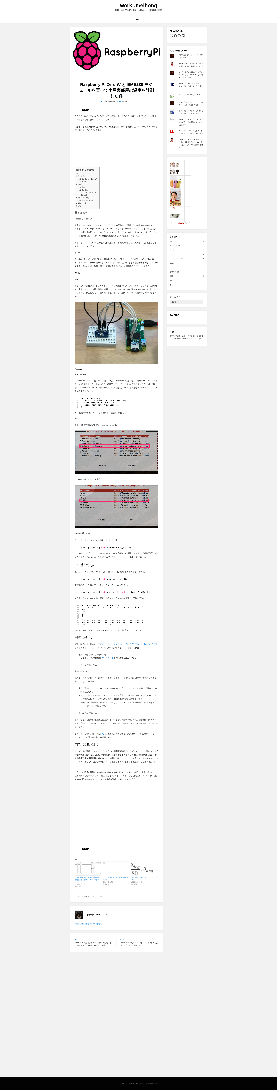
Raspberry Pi (87, 896)
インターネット (175, 246)
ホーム (138, 20)
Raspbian (85, 190)
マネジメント (174, 267)
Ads (171, 241)
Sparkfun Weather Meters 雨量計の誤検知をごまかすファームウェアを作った (87, 880)
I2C (86, 195)
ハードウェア (98, 896)
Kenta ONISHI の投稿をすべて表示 (88, 924)
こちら (103, 734)
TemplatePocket (138, 1084)
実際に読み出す (84, 198)
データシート (108, 658)
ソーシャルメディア (176, 259)
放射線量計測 (174, 272)
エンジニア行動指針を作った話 (189, 95)
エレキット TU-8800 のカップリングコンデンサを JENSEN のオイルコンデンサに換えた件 (191, 74)
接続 (83, 187)
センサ (84, 182)
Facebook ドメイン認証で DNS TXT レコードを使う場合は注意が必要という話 (191, 86)
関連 (79, 206)
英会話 (172, 280)
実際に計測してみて (85, 203)
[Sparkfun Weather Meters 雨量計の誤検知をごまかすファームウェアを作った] (88, 869)
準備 (79, 184)
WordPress (154, 1084)
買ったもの (82, 176)
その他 (172, 263)
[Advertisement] (116, 150)
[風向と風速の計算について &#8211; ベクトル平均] (144, 869)
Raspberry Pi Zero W (89, 179)
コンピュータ (174, 254)
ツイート (173, 319)
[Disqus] (116, 982)
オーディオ (173, 250)
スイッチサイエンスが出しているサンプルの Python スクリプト (130, 644)
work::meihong (138, 5)
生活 (171, 276)
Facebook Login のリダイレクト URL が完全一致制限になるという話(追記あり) (191, 122)
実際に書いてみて (88, 200)
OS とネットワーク (91, 192)
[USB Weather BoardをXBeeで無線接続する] (116, 869)
